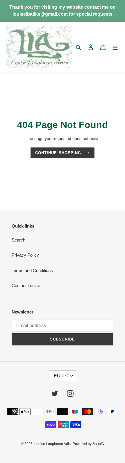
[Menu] (115, 47)
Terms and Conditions (32, 270)
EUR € (61, 375)
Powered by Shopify (88, 444)
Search (18, 239)
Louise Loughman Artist (53, 444)
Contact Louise (26, 285)
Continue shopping (58, 153)
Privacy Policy (25, 255)
